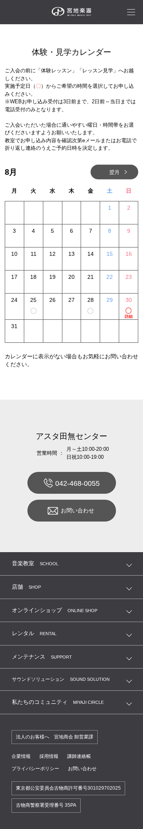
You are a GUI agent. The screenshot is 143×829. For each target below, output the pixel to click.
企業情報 (21, 756)
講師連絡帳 (79, 756)
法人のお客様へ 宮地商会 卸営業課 (54, 736)
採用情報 (48, 756)
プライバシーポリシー (35, 768)
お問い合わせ (77, 510)
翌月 (114, 172)
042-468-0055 (77, 483)
